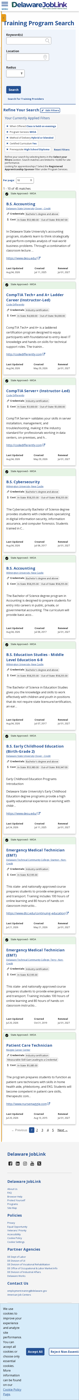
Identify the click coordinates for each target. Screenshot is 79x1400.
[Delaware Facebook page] (10, 1163)
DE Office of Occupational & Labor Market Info (32, 1268)
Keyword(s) (14, 35)
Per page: (9, 180)
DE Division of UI (16, 1260)
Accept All (35, 1352)
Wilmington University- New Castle (25, 486)
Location (12, 51)
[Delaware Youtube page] (32, 1163)
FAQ (9, 1192)
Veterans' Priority (16, 1230)
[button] (5, 5)
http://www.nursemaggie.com (26, 1104)
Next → (63, 1130)
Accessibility (14, 1234)
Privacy (11, 1222)
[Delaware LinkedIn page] (18, 1163)
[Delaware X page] (39, 1163)
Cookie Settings (16, 1242)
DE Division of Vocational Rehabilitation (28, 1264)
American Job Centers (19, 1294)
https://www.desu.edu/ (21, 258)
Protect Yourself (16, 1200)
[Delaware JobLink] (39, 5)
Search (14, 90)
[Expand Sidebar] (3, 18)
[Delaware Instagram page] (25, 1163)
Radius (11, 67)
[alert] (39, 194)
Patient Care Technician (29, 1045)
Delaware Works (16, 1276)
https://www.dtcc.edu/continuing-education (35, 913)
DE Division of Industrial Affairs (24, 1272)
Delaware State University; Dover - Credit (28, 208)
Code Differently (15, 304)
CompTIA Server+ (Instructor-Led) (38, 390)
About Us (12, 1189)
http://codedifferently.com (24, 354)
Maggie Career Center (18, 1049)
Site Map (12, 1208)
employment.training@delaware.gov (27, 1290)
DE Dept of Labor (16, 1256)
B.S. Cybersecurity (23, 481)
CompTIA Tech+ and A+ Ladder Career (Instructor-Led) (35, 297)
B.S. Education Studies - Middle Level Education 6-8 (35, 657)
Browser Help (14, 1196)
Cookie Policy (14, 1238)
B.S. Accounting (20, 203)
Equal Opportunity (17, 1226)
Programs (12, 1204)
